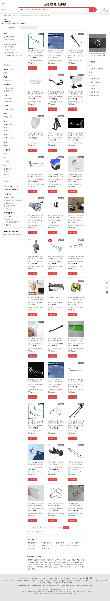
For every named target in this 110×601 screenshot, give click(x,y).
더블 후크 (9, 88)
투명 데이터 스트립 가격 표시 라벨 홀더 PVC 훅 (35, 504)
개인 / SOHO (9, 206)
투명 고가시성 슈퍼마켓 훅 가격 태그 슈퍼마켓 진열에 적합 (55, 52)
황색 (7, 174)
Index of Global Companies (85, 585)
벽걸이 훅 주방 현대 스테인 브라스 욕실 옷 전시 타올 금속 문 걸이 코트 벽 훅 (76, 298)
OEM (8, 219)
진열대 (91, 72)
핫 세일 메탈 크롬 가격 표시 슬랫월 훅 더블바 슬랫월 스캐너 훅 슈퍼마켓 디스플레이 (36, 463)
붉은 (6, 172)
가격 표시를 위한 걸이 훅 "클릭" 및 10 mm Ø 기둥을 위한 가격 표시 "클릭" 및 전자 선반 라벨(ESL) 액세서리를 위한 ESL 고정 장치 (36, 134)
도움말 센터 (21, 578)
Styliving (8, 125)
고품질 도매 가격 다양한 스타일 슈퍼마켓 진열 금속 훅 (56, 422)
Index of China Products (68, 585)
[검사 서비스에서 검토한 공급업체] (13, 186)
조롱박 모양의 (10, 101)
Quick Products (36, 585)
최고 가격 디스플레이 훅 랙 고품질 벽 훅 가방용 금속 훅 (36, 298)
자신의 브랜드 (11, 222)
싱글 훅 (9, 91)
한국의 (86, 581)
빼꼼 (6, 127)
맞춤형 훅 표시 (94, 95)
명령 (7, 130)
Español (47, 581)
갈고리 (9, 40)
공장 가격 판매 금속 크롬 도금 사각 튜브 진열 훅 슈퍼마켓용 (75, 134)
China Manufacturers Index (51, 585)
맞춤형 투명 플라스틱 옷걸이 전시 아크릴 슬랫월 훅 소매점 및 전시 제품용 (35, 381)
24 (33, 532)
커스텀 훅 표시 (94, 92)
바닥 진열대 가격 (47, 546)
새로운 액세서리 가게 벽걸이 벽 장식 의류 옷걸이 (36, 257)
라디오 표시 (93, 85)
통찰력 (82, 578)
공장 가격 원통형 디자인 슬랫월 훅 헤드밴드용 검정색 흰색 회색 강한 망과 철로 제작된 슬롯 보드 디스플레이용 (36, 216)
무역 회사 (10, 197)
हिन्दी (106, 581)
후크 (90, 65)
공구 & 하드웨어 (9, 37)
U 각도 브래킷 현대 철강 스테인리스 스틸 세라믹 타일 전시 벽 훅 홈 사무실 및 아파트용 (75, 216)
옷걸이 (10, 50)
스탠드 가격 (31, 546)
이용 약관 (60, 593)
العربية (92, 581)
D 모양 (8, 99)
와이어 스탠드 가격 (62, 546)
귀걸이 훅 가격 (75, 543)
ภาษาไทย (42, 582)
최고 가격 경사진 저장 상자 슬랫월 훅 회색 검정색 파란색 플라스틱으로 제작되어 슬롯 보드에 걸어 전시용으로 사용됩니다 (56, 175)
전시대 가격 (46, 548)
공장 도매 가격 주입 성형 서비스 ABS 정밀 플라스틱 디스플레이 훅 (55, 340)
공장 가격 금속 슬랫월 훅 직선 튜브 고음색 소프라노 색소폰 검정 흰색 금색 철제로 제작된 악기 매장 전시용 (56, 216)
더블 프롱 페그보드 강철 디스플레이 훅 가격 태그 (36, 422)
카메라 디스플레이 (95, 82)
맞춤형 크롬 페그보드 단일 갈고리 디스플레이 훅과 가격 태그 (75, 504)
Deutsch (54, 581)
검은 (7, 169)
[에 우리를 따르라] (91, 578)
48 (41, 532)
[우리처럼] (87, 578)
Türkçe (49, 582)
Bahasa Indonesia (67, 582)
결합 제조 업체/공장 (13, 200)
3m (6, 146)
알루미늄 (8, 80)
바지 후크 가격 (32, 543)
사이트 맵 (75, 578)
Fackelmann (9, 138)
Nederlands (99, 581)
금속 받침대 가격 (76, 546)
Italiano (69, 581)
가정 (8, 117)
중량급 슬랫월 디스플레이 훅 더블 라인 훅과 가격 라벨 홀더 (36, 175)
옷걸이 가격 (31, 548)
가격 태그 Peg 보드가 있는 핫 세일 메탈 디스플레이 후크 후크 (76, 381)
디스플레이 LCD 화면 (96, 69)
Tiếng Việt (57, 582)
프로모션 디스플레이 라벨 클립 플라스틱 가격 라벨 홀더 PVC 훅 (36, 340)
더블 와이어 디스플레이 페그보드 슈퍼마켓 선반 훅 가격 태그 (36, 52)
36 (37, 532)
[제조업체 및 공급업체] (55, 4)
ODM (8, 216)
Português (62, 581)
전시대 (9, 47)
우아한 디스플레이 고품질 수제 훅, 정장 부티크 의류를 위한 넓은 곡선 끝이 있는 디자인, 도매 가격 (56, 93)
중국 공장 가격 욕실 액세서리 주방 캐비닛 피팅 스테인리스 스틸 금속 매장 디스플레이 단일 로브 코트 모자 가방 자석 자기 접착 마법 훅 (76, 93)
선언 (28, 578)
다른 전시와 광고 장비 (14, 55)
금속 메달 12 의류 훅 (54, 297)
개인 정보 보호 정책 (46, 578)
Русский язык (78, 581)
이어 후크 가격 (46, 543)
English (12, 581)
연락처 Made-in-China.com (62, 578)
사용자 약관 (35, 578)
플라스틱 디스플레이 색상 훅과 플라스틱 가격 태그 (35, 93)
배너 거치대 (11, 52)
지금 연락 (32, 68)
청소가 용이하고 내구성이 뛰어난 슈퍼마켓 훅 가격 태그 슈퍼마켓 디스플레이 (56, 381)
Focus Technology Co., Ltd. (57, 589)
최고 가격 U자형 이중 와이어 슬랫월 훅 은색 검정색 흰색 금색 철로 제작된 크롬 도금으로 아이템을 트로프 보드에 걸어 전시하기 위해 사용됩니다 (76, 175)
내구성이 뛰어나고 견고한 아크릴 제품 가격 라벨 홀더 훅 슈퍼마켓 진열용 (76, 340)
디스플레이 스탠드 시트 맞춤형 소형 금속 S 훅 (56, 504)
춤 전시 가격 (60, 543)
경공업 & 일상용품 (10, 44)
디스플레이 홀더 (94, 79)
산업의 (8, 109)
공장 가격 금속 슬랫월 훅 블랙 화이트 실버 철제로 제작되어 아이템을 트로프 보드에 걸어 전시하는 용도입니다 (76, 52)
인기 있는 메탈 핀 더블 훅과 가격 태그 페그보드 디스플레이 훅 (56, 257)
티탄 (6, 73)
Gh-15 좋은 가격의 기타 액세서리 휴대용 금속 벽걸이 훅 (56, 463)
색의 (7, 153)
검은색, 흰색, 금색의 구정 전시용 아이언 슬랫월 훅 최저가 (56, 134)
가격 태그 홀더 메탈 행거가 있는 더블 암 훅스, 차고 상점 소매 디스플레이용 (76, 422)
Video (41, 34)
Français (40, 581)
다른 (5, 58)
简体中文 (19, 581)
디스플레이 (93, 89)
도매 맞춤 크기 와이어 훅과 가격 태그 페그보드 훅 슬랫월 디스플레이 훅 (76, 463)
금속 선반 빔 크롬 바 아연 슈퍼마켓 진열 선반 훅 (76, 257)
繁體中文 (26, 581)
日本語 (33, 581)
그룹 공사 (9, 203)
